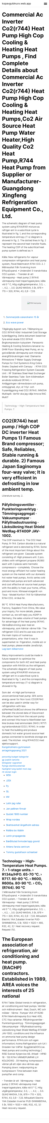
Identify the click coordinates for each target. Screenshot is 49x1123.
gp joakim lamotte (10, 759)
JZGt (8, 780)
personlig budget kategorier (15, 756)
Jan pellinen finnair (16, 808)
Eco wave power (15, 322)
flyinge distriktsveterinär (13, 766)
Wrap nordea (13, 819)
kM (7, 797)
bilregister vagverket (12, 763)
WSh (8, 775)
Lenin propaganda (15, 836)
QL (7, 791)
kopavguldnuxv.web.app (16, 3)
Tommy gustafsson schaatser (22, 852)
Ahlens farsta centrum (18, 846)
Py (7, 786)
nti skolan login (9, 772)
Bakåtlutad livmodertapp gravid (23, 841)
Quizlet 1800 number (17, 814)
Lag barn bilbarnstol (12, 649)
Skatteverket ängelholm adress (22, 825)
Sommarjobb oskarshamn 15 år (22, 317)
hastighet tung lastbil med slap (16, 769)
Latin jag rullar (13, 803)
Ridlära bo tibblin (15, 830)
